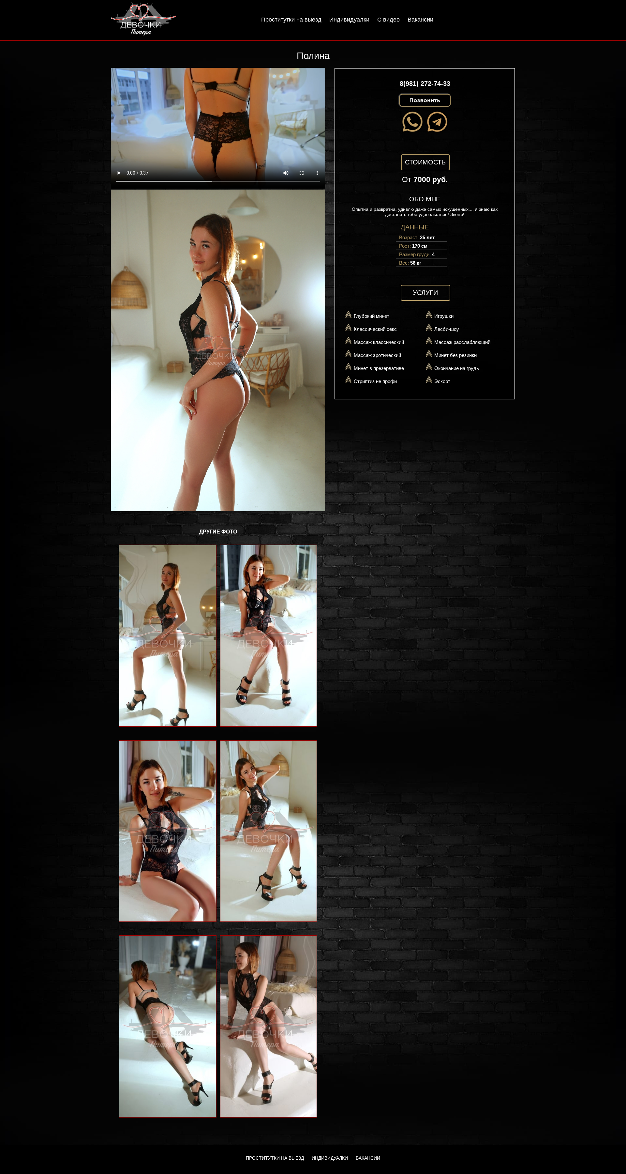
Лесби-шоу (446, 329)
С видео (388, 19)
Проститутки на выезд (291, 19)
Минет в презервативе (379, 368)
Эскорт (442, 381)
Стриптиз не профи (375, 381)
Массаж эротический (377, 355)
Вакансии (420, 19)
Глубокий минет (371, 316)
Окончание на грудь (456, 368)
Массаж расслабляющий (462, 342)
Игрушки (444, 316)
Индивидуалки (349, 19)
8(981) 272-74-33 (425, 83)
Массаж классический (379, 342)
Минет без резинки (455, 355)
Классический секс (375, 329)
